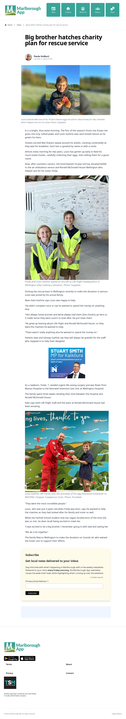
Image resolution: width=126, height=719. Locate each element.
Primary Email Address (37, 581)
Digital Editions (117, 714)
